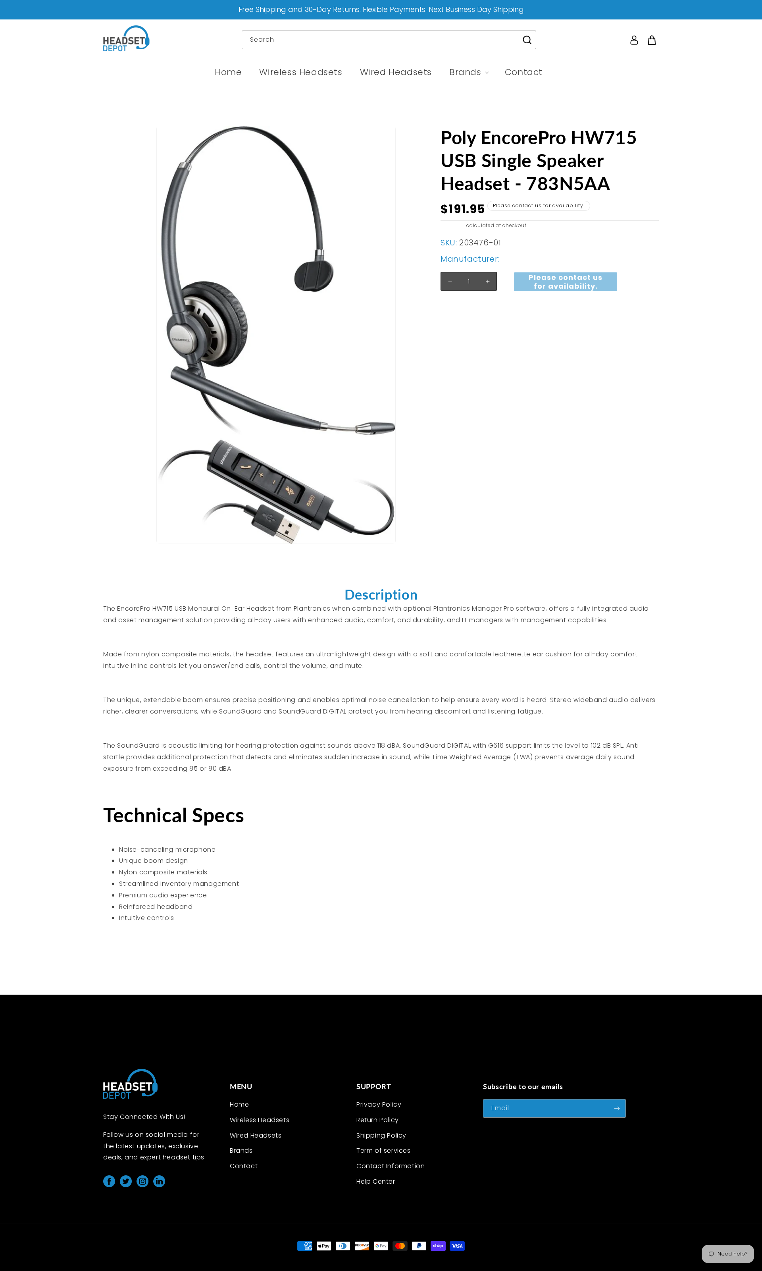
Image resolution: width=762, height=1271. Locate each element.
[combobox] (389, 40)
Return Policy (377, 1119)
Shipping (453, 225)
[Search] (527, 39)
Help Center (375, 1181)
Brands (241, 1150)
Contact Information (390, 1166)
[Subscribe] (616, 1108)
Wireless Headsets (259, 1119)
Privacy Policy (378, 1104)
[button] (468, 72)
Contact (244, 1166)
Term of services (383, 1150)
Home (239, 1104)
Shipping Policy (381, 1135)
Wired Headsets (255, 1135)
